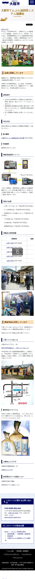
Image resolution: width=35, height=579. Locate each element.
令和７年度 (10, 243)
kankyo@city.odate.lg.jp (12, 517)
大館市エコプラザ (7, 470)
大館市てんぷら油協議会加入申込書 (12, 138)
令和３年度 (10, 261)
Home (6, 531)
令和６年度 (10, 247)
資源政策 (10, 536)
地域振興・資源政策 (23, 534)
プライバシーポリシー (12, 554)
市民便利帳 (10, 534)
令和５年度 (10, 252)
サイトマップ (18, 557)
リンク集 (11, 551)
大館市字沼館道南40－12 (9, 466)
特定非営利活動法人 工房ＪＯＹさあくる (15, 348)
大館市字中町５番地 (7, 481)
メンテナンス (27, 554)
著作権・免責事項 (23, 551)
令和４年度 (10, 256)
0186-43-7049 (13, 513)
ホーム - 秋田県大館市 (18, 531)
